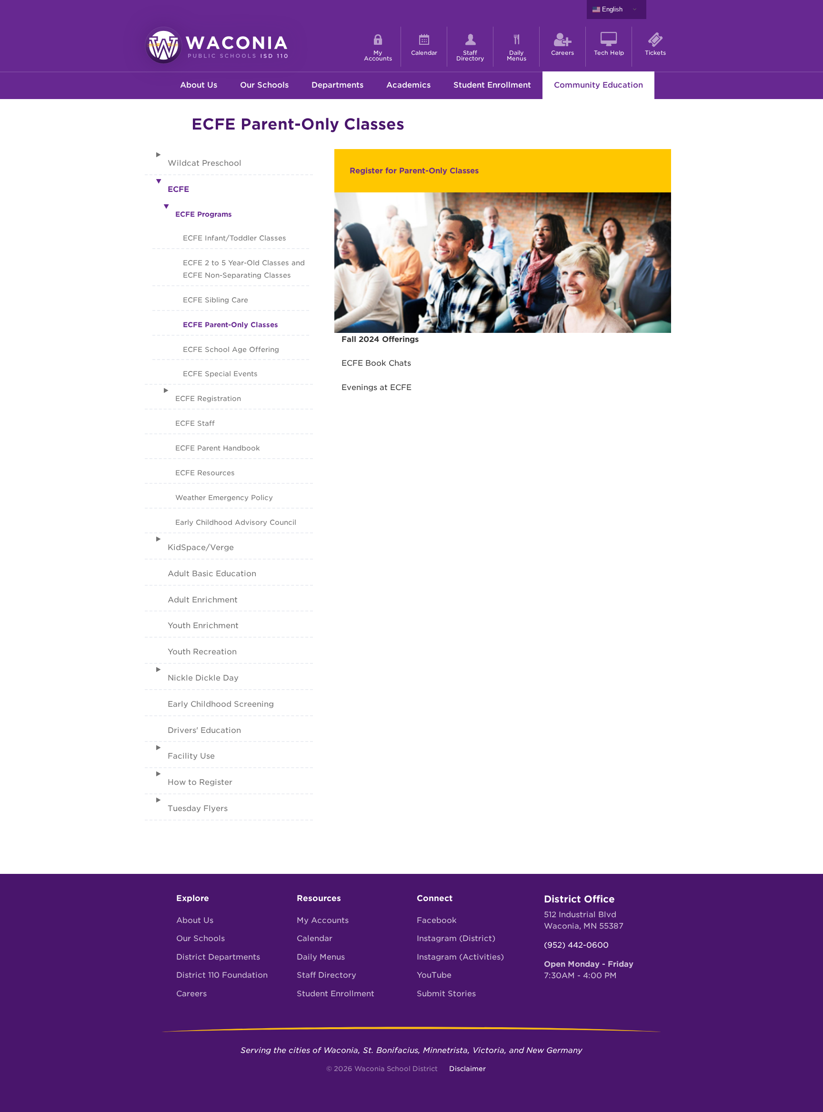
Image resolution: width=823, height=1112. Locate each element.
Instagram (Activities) (460, 957)
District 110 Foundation (222, 975)
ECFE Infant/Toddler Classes (234, 238)
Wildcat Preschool (204, 163)
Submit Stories (446, 993)
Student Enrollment (492, 85)
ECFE (178, 189)
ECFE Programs (203, 214)
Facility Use (191, 756)
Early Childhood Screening (221, 704)
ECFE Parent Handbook (217, 448)
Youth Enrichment (203, 625)
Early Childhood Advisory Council (235, 522)
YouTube (434, 975)
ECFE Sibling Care (215, 300)
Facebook (437, 920)
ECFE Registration (208, 398)
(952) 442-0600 (576, 945)
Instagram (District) (456, 938)
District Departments (218, 957)
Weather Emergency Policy (224, 497)
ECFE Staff (195, 423)
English (611, 9)
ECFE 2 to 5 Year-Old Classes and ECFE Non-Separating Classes (244, 269)
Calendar (314, 938)
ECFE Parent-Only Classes (230, 325)
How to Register (200, 782)
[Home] (216, 44)
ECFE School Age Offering (231, 349)
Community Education (598, 85)
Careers (191, 993)
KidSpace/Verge (201, 547)
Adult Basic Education (212, 573)
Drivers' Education (204, 730)
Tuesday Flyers (198, 808)
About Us (194, 920)
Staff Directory (326, 975)
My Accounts (323, 920)
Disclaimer (467, 1068)
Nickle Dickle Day (203, 677)
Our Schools (200, 938)
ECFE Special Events (220, 374)
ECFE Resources (205, 473)
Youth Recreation (202, 651)
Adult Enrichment (203, 599)
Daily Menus (321, 957)
